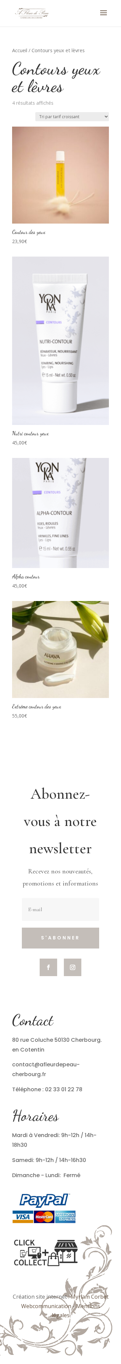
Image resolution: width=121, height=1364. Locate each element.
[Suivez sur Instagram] (72, 967)
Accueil (19, 50)
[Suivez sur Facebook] (48, 967)
